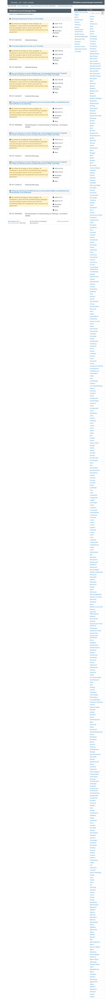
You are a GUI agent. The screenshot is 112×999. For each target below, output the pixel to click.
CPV (20, 2)
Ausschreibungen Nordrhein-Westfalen (43, 6)
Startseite (14, 2)
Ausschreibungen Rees (65, 6)
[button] (81, 10)
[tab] (81, 10)
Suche (25, 2)
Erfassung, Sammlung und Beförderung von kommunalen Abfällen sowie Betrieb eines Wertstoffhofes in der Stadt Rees (39, 103)
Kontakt (31, 2)
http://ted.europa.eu (13, 223)
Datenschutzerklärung (63, 221)
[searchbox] (95, 13)
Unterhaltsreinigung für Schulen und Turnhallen (27, 19)
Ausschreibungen (23, 6)
